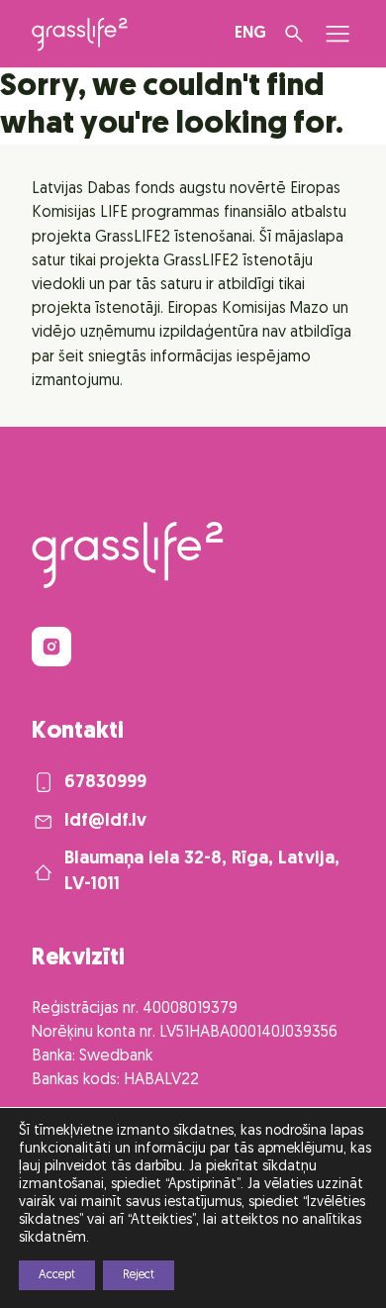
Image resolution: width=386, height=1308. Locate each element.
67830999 (105, 782)
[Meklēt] (294, 34)
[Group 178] (51, 646)
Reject (138, 1275)
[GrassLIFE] (80, 34)
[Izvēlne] (337, 34)
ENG (250, 34)
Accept (57, 1275)
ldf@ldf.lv (105, 821)
